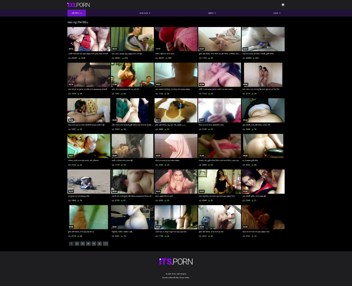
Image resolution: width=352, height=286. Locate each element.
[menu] (283, 5)
